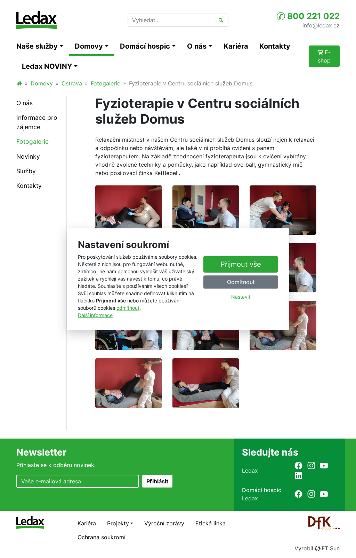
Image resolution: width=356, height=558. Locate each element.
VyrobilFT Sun (317, 548)
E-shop (324, 56)
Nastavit (240, 297)
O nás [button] (197, 46)
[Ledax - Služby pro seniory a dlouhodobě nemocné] (19, 83)
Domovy (42, 83)
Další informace (95, 315)
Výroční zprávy (164, 523)
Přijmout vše (240, 264)
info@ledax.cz (321, 25)
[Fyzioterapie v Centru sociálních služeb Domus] (128, 209)
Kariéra (236, 46)
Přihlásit (157, 481)
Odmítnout (241, 281)
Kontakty (274, 46)
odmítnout (127, 308)
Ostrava (72, 83)
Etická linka (210, 523)
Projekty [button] (118, 523)
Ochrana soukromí (102, 537)
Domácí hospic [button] (145, 46)
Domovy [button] (89, 46)
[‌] (298, 465)
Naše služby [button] (37, 46)
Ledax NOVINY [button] (47, 66)
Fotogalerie (105, 83)
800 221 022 (312, 16)
